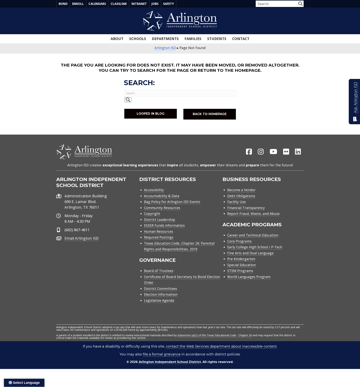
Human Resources (158, 231)
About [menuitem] (117, 38)
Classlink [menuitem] (119, 4)
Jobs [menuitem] (155, 4)
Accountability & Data (161, 196)
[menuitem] (249, 151)
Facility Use (236, 201)
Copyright (152, 213)
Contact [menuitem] (240, 38)
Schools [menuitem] (137, 38)
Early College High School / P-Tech (254, 247)
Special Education (241, 265)
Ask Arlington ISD (355, 97)
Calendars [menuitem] (97, 4)
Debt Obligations (241, 196)
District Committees (160, 288)
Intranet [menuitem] (139, 4)
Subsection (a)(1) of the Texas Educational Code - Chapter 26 (215, 335)
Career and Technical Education (252, 235)
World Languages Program (249, 276)
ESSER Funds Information (164, 225)
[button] (300, 4)
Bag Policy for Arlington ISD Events (172, 201)
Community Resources (162, 207)
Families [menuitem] (192, 38)
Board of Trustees (158, 270)
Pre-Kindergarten (241, 259)
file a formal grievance (162, 354)
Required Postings (158, 237)
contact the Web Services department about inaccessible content (221, 346)
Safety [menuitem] (168, 4)
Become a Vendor (241, 190)
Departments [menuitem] (165, 38)
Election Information (160, 294)
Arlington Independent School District (170, 362)
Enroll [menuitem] (78, 4)
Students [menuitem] (216, 38)
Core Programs (239, 241)
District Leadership (159, 219)
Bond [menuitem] (63, 4)
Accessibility (154, 190)
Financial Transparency (246, 207)
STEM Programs (240, 270)
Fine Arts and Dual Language (250, 253)
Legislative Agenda (159, 300)
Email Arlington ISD (81, 238)
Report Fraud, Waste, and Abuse (253, 213)
